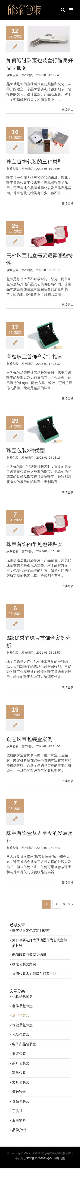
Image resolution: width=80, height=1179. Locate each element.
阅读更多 (68, 109)
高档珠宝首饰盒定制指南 (34, 356)
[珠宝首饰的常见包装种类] (49, 523)
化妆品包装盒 (22, 996)
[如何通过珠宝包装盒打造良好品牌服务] (49, 39)
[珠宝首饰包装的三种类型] (49, 140)
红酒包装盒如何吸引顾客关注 (34, 974)
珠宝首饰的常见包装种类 (34, 544)
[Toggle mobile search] (63, 9)
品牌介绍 (19, 1130)
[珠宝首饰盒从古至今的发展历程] (49, 812)
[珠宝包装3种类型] (49, 429)
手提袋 (17, 1111)
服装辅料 (19, 1120)
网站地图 (59, 1158)
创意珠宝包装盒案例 (29, 739)
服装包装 (19, 1053)
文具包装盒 (20, 1082)
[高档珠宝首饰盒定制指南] (49, 335)
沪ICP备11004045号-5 (38, 1158)
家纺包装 (19, 1073)
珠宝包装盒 (20, 1015)
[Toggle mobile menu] (71, 9)
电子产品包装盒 (24, 1044)
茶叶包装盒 (20, 1063)
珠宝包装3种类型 (25, 450)
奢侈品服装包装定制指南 (31, 930)
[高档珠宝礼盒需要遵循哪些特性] (49, 234)
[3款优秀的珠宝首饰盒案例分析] (49, 617)
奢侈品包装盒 (22, 1006)
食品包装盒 (20, 1101)
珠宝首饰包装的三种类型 (34, 161)
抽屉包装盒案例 (24, 964)
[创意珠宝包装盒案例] (49, 718)
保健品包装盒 (22, 1025)
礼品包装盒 (20, 1034)
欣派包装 (12, 75)
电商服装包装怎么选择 (29, 954)
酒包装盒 (19, 1092)
